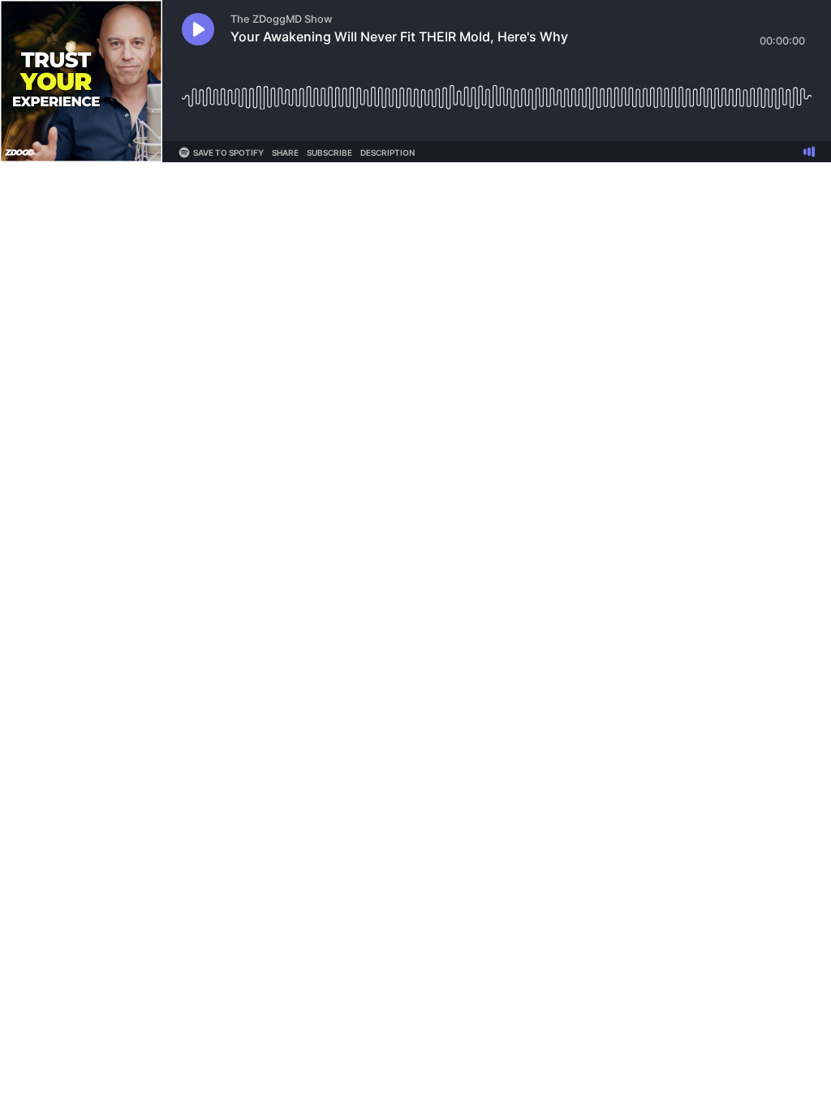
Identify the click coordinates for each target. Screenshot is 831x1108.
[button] (198, 29)
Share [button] (285, 152)
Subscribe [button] (329, 152)
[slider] (497, 91)
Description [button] (387, 152)
